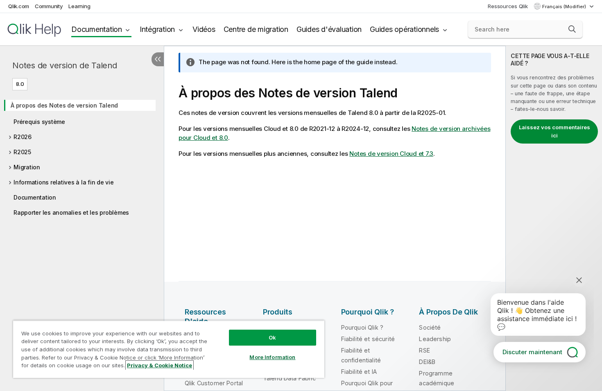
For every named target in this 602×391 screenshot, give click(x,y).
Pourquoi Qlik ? (362, 327)
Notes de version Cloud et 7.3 (391, 153)
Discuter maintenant (532, 352)
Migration (27, 167)
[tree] (82, 156)
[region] (168, 349)
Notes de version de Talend (64, 65)
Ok (272, 337)
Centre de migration (256, 29)
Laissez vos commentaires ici (554, 131)
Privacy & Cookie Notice (159, 365)
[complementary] (554, 218)
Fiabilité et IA (359, 371)
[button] (572, 29)
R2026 (23, 136)
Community (49, 6)
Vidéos (203, 29)
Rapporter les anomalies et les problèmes (71, 212)
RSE (424, 350)
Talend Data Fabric (289, 378)
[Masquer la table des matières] (158, 59)
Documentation (96, 29)
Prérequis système (39, 121)
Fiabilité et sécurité (368, 338)
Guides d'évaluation (329, 29)
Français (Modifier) (564, 6)
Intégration (157, 29)
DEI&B (427, 361)
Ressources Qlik (507, 6)
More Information (272, 357)
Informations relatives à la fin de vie (64, 182)
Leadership (435, 338)
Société (430, 327)
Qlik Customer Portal (214, 383)
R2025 (22, 151)
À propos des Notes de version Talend (64, 105)
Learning (79, 6)
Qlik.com (18, 6)
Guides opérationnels (404, 29)
